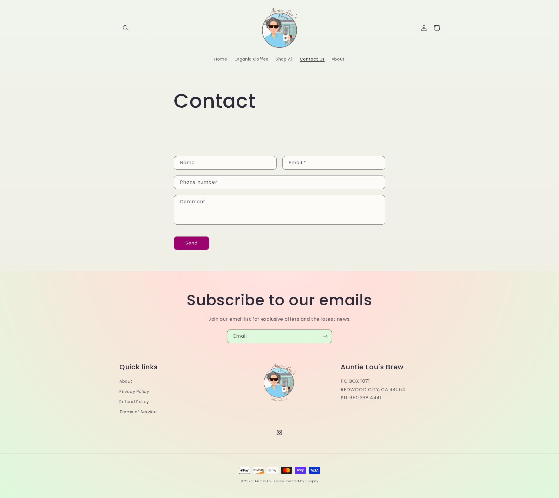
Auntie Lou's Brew (269, 481)
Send (191, 243)
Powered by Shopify (302, 481)
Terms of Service (138, 412)
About (125, 381)
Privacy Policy (134, 391)
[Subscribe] (325, 336)
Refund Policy (134, 402)
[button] (125, 28)
